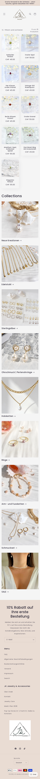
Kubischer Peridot (10, 56)
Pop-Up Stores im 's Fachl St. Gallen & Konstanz (19, 712)
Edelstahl (6, 284)
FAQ (5, 654)
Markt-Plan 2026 (10, 706)
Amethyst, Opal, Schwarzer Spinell (10, 149)
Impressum (8, 673)
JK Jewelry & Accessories (22, 774)
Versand (7, 669)
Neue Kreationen (10, 240)
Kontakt (7, 696)
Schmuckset (8, 548)
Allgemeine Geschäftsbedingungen (18, 659)
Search (7, 678)
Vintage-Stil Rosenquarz (30, 86)
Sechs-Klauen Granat (10, 117)
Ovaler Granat (30, 116)
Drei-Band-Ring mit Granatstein (29, 148)
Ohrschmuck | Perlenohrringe (17, 372)
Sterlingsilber (8, 328)
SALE (4, 592)
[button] (4, 14)
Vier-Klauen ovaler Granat (10, 86)
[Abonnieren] (33, 639)
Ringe (4, 460)
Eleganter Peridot (10, 181)
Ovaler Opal (30, 55)
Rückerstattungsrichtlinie (14, 664)
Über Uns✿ (8, 692)
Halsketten (7, 416)
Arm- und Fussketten (13, 504)
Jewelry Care (9, 701)
